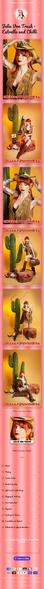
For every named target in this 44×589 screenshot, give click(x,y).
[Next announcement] (39, 3)
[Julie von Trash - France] (22, 444)
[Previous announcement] (4, 3)
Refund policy (26, 578)
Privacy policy (37, 578)
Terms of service (10, 582)
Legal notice (28, 585)
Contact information (35, 582)
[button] (5, 14)
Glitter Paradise (13, 578)
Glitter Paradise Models (22, 450)
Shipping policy (22, 582)
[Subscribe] (36, 549)
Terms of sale (18, 585)
